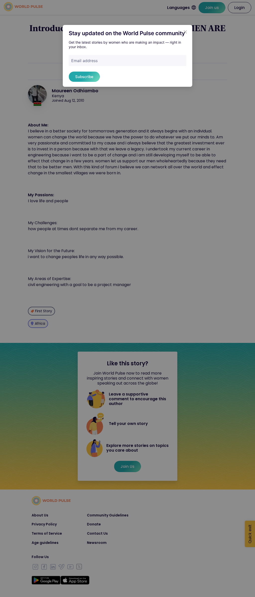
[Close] (185, 32)
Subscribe (84, 76)
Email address (84, 60)
